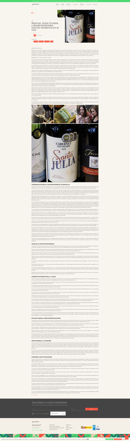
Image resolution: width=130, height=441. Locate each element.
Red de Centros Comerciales (54, 426)
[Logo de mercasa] (82, 427)
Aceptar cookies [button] (109, 439)
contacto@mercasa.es (36, 428)
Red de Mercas (52, 424)
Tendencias (47, 41)
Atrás (34, 13)
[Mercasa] (35, 4)
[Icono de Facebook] (32, 430)
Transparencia (68, 424)
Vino (51, 41)
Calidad (67, 426)
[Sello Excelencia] (94, 427)
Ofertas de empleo (69, 427)
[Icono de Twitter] (34, 430)
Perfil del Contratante (53, 429)
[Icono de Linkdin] (38, 430)
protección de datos (46, 413)
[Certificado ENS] (98, 427)
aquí (88, 439)
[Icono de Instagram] (36, 430)
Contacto (67, 429)
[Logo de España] (88, 427)
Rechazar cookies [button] (117, 439)
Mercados (41, 41)
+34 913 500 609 (35, 427)
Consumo (35, 41)
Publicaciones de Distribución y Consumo (56, 427)
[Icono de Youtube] (41, 430)
